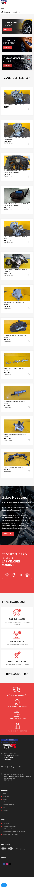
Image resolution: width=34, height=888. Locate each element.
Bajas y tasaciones (8, 804)
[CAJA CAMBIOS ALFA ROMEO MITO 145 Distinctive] (17, 261)
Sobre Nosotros (7, 802)
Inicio (4, 794)
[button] (2, 579)
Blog (4, 807)
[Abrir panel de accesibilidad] (4, 885)
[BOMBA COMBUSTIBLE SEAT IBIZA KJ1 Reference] (17, 426)
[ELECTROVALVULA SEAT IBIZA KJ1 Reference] (17, 393)
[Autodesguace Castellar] (9, 2)
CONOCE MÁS (8, 534)
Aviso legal (6, 823)
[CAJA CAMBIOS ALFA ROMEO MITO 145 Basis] (17, 228)
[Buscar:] (15, 12)
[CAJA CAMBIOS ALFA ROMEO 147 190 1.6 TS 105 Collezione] (17, 129)
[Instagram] (7, 864)
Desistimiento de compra (10, 834)
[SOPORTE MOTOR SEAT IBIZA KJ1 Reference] (17, 294)
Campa (5, 799)
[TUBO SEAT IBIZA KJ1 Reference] (17, 459)
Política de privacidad (9, 826)
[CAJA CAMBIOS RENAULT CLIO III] (17, 96)
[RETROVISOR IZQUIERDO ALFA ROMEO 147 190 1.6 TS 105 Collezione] (17, 195)
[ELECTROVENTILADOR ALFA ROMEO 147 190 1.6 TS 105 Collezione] (17, 162)
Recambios (6, 796)
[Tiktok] (10, 864)
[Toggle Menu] (2, 8)
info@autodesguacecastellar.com (15, 767)
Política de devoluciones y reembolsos (14, 831)
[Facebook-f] (4, 864)
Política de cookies (8, 829)
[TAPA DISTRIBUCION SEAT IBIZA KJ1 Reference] (17, 327)
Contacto (5, 810)
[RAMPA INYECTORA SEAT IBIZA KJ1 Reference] (17, 360)
